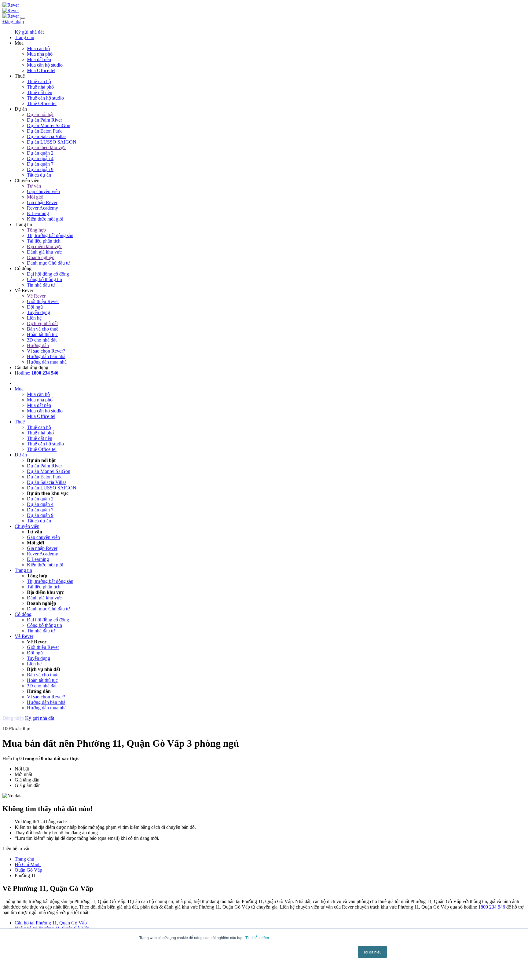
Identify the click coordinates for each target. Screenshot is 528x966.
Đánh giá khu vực (44, 251)
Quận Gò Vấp (28, 870)
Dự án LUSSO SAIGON (51, 142)
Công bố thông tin (44, 279)
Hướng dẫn (38, 345)
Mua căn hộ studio (45, 65)
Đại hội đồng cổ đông (48, 273)
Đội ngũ (35, 306)
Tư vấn (34, 185)
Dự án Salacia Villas (46, 136)
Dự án (21, 454)
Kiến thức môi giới (45, 218)
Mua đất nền (39, 59)
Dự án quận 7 (40, 163)
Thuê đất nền (39, 92)
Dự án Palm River (44, 120)
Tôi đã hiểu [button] (372, 951)
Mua (19, 388)
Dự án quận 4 (40, 158)
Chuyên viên (27, 526)
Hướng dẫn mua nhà (47, 361)
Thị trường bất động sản (50, 235)
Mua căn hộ (38, 48)
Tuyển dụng (38, 312)
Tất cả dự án (39, 174)
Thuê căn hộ (39, 81)
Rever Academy (42, 207)
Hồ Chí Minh (28, 864)
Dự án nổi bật (40, 114)
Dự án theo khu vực (46, 147)
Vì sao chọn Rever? (46, 350)
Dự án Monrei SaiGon (48, 125)
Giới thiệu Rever (43, 301)
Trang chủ (24, 859)
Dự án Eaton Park (44, 131)
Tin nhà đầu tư (41, 284)
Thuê (20, 421)
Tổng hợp (36, 229)
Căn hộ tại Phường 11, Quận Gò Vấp (51, 922)
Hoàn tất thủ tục (42, 334)
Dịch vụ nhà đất (42, 323)
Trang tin (23, 570)
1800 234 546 (491, 906)
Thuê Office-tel (42, 103)
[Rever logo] (10, 5)
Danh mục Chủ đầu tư (48, 262)
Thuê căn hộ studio (45, 98)
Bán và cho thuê (42, 328)
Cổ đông (23, 614)
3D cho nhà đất (42, 339)
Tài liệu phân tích (44, 240)
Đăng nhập (13, 21)
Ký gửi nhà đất (29, 32)
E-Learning (38, 213)
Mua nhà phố (40, 54)
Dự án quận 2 (40, 153)
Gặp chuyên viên (43, 191)
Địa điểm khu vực (44, 246)
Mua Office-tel (41, 70)
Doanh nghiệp (40, 257)
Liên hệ (34, 317)
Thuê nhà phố (40, 87)
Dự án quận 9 (40, 169)
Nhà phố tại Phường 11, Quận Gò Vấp (52, 928)
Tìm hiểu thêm (257, 937)
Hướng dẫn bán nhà (46, 356)
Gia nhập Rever (42, 202)
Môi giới (35, 196)
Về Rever (36, 295)
